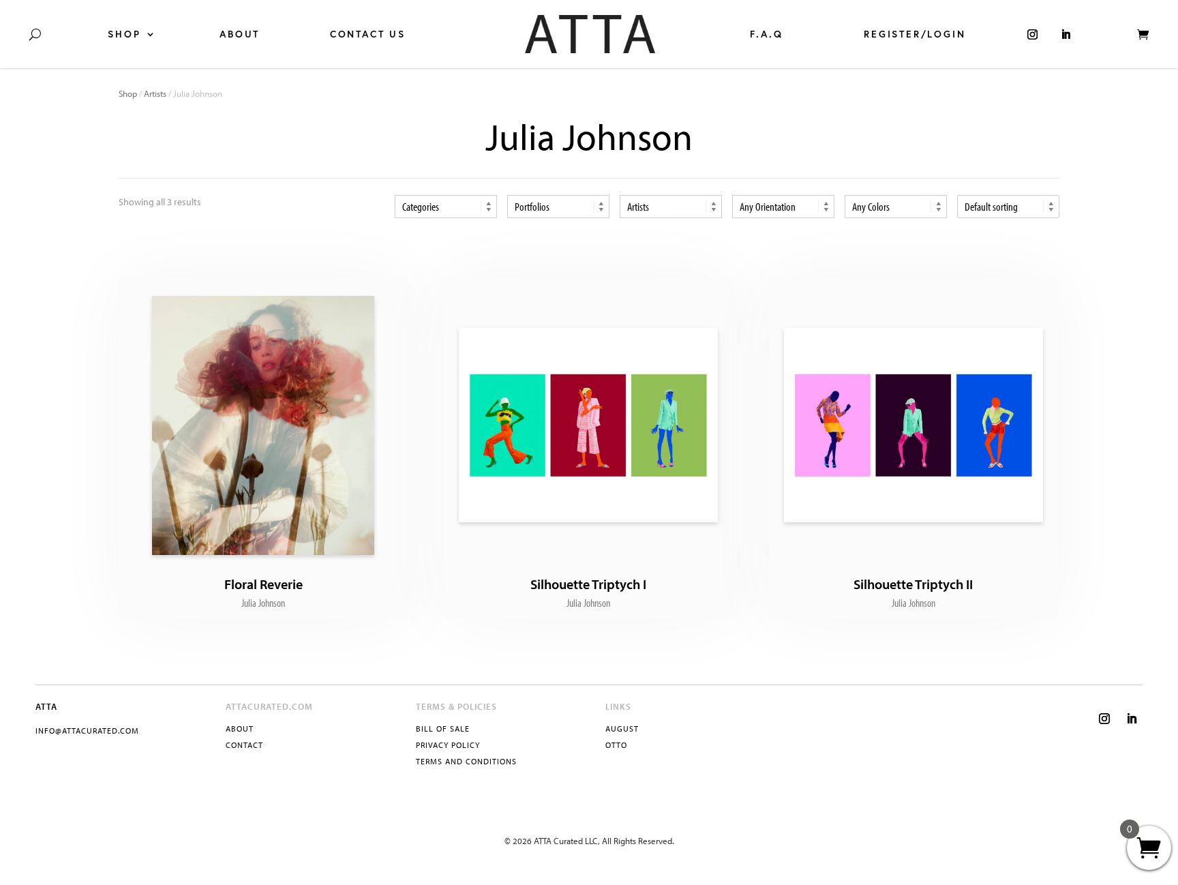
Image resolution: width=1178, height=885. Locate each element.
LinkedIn (1066, 34)
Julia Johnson (263, 603)
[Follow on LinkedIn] (1132, 719)
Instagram (1032, 34)
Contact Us (368, 34)
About (240, 34)
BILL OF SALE (443, 728)
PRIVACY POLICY (448, 745)
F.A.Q (766, 34)
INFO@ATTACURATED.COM (87, 730)
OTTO (616, 745)
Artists (155, 93)
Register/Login (914, 34)
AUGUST (622, 728)
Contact (244, 745)
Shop (124, 34)
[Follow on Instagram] (1104, 719)
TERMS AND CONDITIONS (466, 761)
